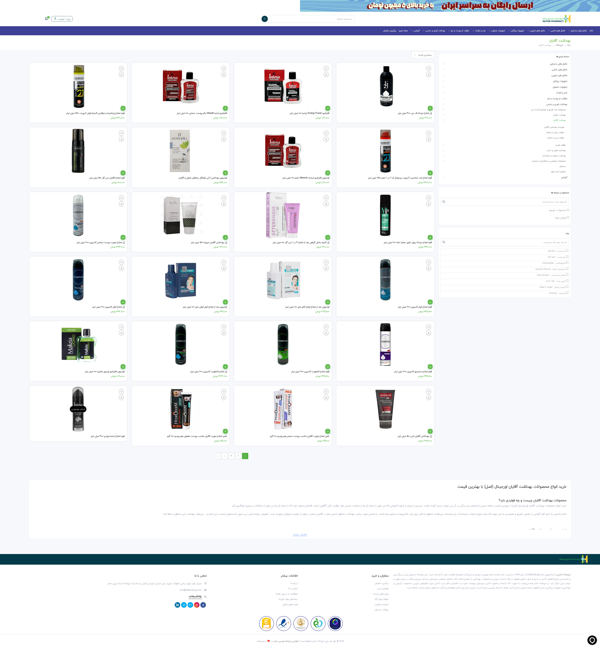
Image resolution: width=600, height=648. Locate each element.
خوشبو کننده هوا (558, 171)
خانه (591, 30)
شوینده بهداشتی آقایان (554, 127)
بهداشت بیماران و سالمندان (554, 155)
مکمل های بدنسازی (579, 30)
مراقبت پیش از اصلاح (555, 132)
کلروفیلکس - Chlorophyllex (553, 263)
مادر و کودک (480, 30)
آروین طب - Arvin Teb (555, 281)
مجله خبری (403, 30)
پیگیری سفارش (389, 30)
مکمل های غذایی (558, 30)
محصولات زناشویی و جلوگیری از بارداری (549, 161)
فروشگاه (559, 45)
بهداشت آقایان (559, 120)
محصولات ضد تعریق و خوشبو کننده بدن (548, 109)
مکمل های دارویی (537, 30)
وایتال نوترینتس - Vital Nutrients (551, 275)
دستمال (563, 166)
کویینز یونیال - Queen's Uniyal (552, 287)
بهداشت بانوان (559, 115)
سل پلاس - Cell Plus (556, 251)
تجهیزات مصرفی (498, 30)
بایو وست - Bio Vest (557, 257)
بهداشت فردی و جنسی (435, 30)
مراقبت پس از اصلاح (555, 137)
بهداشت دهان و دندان (556, 150)
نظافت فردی (561, 145)
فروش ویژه (561, 217)
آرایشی (417, 30)
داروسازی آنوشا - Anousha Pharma (550, 269)
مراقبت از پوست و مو (460, 30)
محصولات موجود (558, 210)
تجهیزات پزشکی (517, 30)
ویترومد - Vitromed (557, 293)
